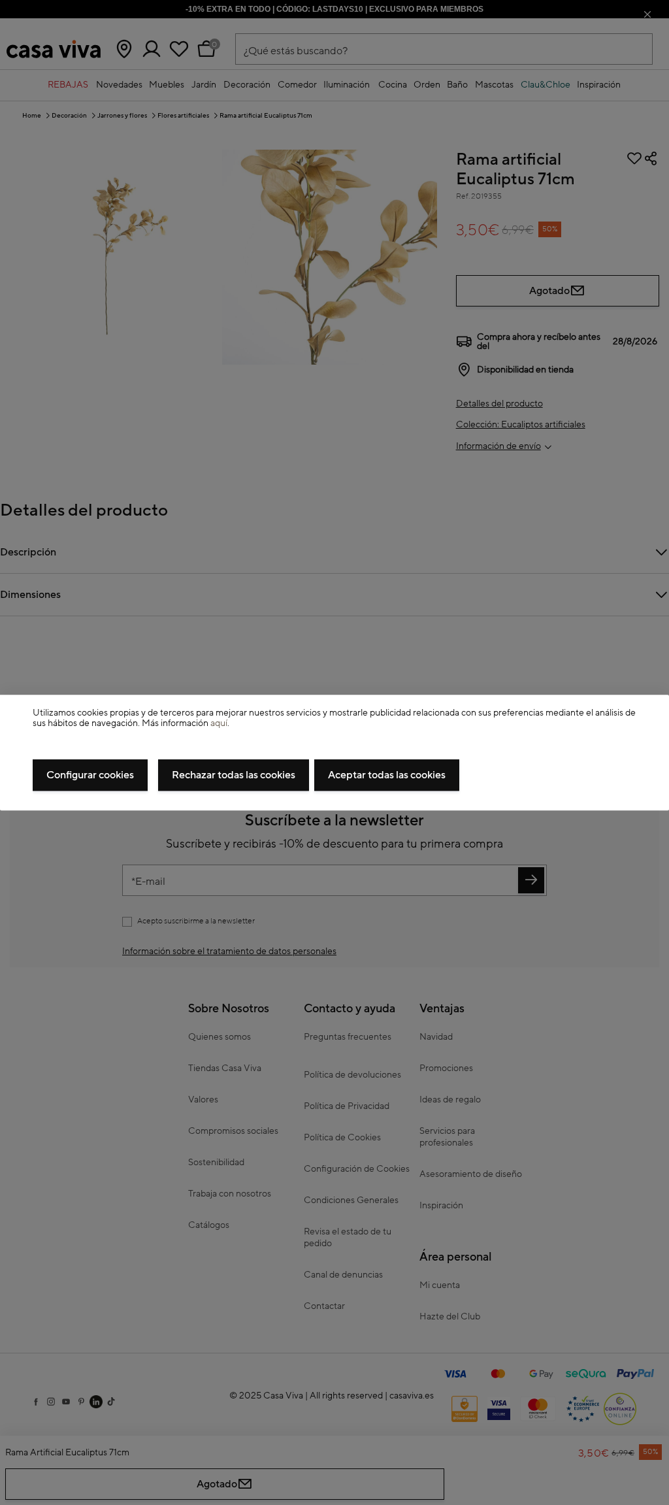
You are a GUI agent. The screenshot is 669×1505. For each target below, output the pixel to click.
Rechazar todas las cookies (233, 775)
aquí (218, 724)
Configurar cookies (90, 775)
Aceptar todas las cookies (387, 775)
